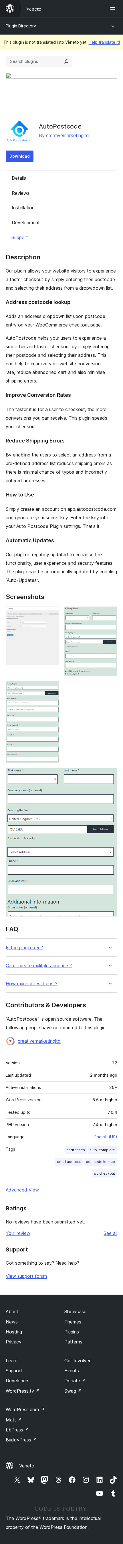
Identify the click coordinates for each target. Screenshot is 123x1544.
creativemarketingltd (67, 135)
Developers (17, 1380)
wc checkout (104, 1173)
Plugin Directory (21, 25)
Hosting (14, 1332)
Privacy (13, 1342)
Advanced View (22, 1190)
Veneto (26, 1466)
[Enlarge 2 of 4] (109, 614)
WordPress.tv (23, 1391)
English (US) (105, 1136)
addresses (75, 1150)
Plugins (71, 1332)
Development (26, 222)
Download (19, 156)
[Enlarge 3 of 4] (51, 688)
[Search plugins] (66, 61)
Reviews (20, 193)
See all (110, 1233)
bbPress (17, 1430)
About (12, 1311)
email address (69, 1161)
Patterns (73, 1342)
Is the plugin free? (24, 947)
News (12, 1322)
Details (19, 178)
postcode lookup (100, 1161)
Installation (23, 208)
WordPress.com (25, 1409)
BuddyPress (21, 1440)
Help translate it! (104, 42)
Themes (72, 1322)
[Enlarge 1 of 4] (51, 614)
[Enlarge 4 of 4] (109, 775)
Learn (11, 1360)
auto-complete (102, 1150)
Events (71, 1370)
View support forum (26, 1276)
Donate (75, 1380)
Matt (14, 1420)
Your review (18, 1233)
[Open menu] (114, 8)
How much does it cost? (31, 983)
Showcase (75, 1311)
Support (19, 237)
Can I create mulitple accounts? (39, 965)
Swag (73, 1391)
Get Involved (78, 1360)
